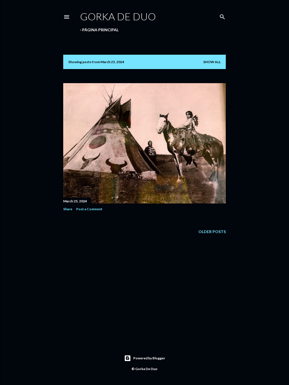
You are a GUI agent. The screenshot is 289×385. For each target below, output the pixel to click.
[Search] (222, 15)
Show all (212, 62)
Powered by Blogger (149, 358)
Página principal (100, 29)
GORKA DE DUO (118, 16)
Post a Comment (89, 209)
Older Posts (212, 231)
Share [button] (67, 209)
